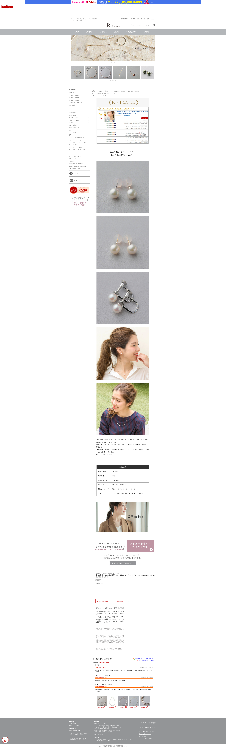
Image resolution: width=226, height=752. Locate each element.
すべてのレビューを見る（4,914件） (144, 658)
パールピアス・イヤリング (108, 91)
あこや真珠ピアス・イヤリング (124, 91)
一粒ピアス (136, 91)
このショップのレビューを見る (146, 660)
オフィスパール (105, 90)
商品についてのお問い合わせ (104, 608)
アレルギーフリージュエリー (108, 93)
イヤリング (119, 95)
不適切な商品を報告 (120, 608)
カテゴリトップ (96, 90)
